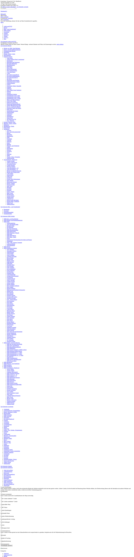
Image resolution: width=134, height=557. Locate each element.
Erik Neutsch (10, 387)
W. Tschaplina (10, 340)
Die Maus (9, 79)
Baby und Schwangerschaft (13, 132)
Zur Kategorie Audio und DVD (8, 41)
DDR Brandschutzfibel (12, 230)
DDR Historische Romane (13, 377)
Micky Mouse (7, 441)
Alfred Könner (10, 252)
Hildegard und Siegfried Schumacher (16, 290)
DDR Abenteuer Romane (13, 373)
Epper (8, 238)
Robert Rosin (10, 324)
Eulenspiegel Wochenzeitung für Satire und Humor (19, 239)
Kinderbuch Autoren (12, 94)
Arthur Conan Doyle (12, 162)
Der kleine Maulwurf (9, 419)
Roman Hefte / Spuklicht (13, 201)
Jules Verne (9, 186)
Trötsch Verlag (7, 462)
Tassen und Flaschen (9, 460)
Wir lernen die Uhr (11, 119)
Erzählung (9, 177)
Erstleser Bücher (11, 83)
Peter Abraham (10, 317)
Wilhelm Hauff (10, 404)
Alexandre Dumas (11, 164)
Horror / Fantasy (11, 183)
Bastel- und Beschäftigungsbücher (12, 49)
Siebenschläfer (10, 112)
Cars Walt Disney (11, 72)
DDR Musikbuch (8, 362)
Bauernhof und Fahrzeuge (13, 62)
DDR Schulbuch (8, 366)
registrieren (6, 19)
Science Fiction (10, 196)
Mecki (5, 440)
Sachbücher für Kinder (12, 111)
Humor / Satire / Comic (9, 54)
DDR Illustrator (11, 379)
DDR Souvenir (7, 416)
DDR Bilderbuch (11, 348)
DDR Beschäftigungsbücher (14, 347)
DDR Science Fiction (12, 383)
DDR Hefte (6, 221)
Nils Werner (10, 315)
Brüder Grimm (10, 260)
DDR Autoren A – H (12, 374)
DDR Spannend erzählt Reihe (14, 384)
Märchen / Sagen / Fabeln (10, 123)
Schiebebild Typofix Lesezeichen (12, 451)
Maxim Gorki (10, 398)
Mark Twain (10, 193)
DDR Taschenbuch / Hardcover (11, 367)
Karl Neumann (10, 301)
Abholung (6, 553)
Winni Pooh (10, 118)
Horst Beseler (10, 294)
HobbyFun (6, 428)
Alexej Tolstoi (10, 369)
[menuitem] (67, 12)
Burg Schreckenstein (12, 70)
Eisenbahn (9, 138)
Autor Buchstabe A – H (12, 168)
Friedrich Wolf (10, 273)
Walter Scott (10, 203)
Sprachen (9, 154)
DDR (8, 137)
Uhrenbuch (9, 113)
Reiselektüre (10, 148)
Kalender (6, 431)
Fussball (9, 87)
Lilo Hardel (9, 308)
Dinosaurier (6, 485)
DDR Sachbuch (8, 365)
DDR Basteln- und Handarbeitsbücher (13, 220)
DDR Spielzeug (8, 481)
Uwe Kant (9, 326)
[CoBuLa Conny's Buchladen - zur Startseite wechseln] (14, 6)
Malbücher (6, 125)
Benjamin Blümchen (12, 63)
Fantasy (9, 84)
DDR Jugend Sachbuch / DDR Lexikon (17, 349)
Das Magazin (10, 227)
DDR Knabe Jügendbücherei (14, 359)
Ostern (5, 444)
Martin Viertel (10, 312)
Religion (9, 150)
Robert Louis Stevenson (13, 200)
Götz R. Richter (11, 280)
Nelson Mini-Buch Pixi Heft (14, 105)
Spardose (6, 458)
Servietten (6, 455)
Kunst (8, 143)
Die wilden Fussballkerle (13, 74)
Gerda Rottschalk (11, 274)
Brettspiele (6, 478)
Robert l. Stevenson (11, 400)
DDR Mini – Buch (11, 237)
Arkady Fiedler (10, 370)
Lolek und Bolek (11, 244)
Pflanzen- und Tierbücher (13, 145)
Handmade (6, 426)
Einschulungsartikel (8, 212)
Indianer (9, 91)
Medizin (9, 144)
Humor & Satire (11, 184)
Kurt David (9, 306)
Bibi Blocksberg (11, 65)
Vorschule (6, 211)
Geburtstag (6, 421)
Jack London (10, 391)
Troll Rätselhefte (11, 245)
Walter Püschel (10, 330)
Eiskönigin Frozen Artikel (13, 81)
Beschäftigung (7, 475)
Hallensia (9, 141)
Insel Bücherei (7, 55)
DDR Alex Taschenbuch (13, 345)
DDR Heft (9, 234)
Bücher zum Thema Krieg (13, 172)
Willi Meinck (10, 335)
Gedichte (9, 140)
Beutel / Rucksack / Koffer (10, 412)
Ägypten (9, 130)
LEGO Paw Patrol (11, 101)
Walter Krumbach (11, 329)
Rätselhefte (6, 448)
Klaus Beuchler (10, 305)
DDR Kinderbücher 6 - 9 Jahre (14, 354)
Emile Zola (9, 176)
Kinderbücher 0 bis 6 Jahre (13, 95)
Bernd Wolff (10, 259)
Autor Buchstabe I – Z (12, 169)
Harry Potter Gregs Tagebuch (14, 90)
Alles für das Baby (8, 470)
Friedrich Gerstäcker (12, 388)
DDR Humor (7, 246)
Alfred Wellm (10, 253)
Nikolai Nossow (11, 313)
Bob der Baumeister (12, 69)
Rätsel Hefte (7, 127)
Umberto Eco (10, 198)
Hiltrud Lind (10, 291)
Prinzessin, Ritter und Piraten (14, 108)
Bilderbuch (9, 66)
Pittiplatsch (6, 445)
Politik (8, 147)
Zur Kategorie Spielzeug (7, 467)
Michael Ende (10, 194)
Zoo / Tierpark (10, 120)
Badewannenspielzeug (9, 474)
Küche (5, 433)
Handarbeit (6, 52)
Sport (8, 152)
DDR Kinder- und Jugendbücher (12, 342)
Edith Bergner (10, 262)
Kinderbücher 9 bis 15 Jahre (14, 98)
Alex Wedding (10, 249)
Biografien (9, 134)
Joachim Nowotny (11, 298)
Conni (8, 73)
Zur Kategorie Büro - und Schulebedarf (10, 207)
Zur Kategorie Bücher (6, 45)
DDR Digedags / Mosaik (13, 233)
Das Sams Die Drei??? (12, 77)
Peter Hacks (10, 320)
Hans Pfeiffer (10, 180)
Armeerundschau (11, 223)
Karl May (9, 189)
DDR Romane (10, 381)
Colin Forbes (10, 173)
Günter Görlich (10, 283)
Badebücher (10, 61)
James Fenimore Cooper (13, 393)
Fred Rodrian (10, 271)
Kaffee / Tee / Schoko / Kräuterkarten (13, 430)
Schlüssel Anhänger (8, 452)
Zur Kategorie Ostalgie (6, 466)
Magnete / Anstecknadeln (10, 435)
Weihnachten (7, 463)
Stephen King (10, 197)
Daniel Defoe (10, 175)
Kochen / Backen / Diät (9, 122)
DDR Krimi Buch (11, 380)
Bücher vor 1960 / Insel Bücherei (12, 48)
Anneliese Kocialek (11, 256)
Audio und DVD (8, 555)
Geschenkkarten (8, 424)
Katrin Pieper (10, 303)
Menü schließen (4, 16)
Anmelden (10, 18)
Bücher (5, 556)
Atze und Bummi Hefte (12, 224)
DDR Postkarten (8, 415)
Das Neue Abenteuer (12, 228)
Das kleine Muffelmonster (13, 76)
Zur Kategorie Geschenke (7, 406)
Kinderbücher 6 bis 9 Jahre (13, 97)
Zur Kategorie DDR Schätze (8, 216)
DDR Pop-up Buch (11, 361)
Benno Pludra (10, 258)
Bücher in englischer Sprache (14, 170)
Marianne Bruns (11, 310)
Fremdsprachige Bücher (9, 51)
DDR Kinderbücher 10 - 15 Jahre (15, 355)
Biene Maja (9, 68)
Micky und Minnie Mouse (13, 100)
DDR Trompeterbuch (12, 358)
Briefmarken (10, 136)
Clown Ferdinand (8, 480)
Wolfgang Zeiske (11, 341)
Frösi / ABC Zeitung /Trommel (14, 242)
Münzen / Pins (7, 442)
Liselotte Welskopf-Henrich (13, 395)
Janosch (9, 93)
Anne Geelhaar (10, 255)
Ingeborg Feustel (11, 295)
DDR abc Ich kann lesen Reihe (14, 344)
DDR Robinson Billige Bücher (14, 351)
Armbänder (6, 409)
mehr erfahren (60, 44)
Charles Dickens (11, 165)
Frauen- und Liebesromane (13, 179)
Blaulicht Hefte (10, 226)
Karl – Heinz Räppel (12, 299)
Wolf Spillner (10, 338)
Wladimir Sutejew (11, 337)
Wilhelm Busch (10, 204)
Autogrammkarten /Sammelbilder (12, 410)
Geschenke (6, 423)
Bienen (8, 133)
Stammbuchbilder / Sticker (10, 459)
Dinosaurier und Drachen (13, 80)
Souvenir (6, 456)
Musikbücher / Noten (9, 126)
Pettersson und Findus (12, 102)
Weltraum (9, 115)
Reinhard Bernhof (11, 323)
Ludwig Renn (10, 309)
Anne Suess (10, 58)
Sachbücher (6, 129)
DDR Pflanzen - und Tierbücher (11, 363)
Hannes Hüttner (11, 284)
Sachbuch (9, 151)
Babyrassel (6, 473)
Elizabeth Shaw (11, 265)
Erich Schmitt (10, 266)
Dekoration (6, 417)
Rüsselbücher (10, 356)
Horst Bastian (10, 292)
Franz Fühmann (11, 270)
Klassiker (9, 190)
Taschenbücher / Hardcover (10, 159)
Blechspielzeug (7, 477)
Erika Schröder (10, 267)
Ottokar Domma (11, 316)
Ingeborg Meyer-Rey (12, 297)
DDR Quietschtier (8, 482)
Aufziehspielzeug (8, 471)
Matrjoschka (7, 437)
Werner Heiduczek (11, 333)
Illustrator (9, 187)
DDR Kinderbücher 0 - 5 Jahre (14, 352)
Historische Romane (12, 182)
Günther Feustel (11, 281)
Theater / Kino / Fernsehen (13, 157)
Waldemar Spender (11, 327)
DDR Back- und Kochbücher (11, 219)
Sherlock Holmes (11, 166)
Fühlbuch (9, 88)
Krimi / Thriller (10, 191)
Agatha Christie (11, 161)
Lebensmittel (7, 434)
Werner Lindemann (11, 334)
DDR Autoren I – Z (12, 376)
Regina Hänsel (10, 322)
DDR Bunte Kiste (11, 231)
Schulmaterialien (8, 213)
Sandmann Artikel (8, 449)
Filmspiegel (9, 241)
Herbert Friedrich (11, 288)
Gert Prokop (10, 277)
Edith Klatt (9, 263)
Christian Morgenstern (12, 372)
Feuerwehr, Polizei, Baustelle (14, 86)
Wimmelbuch (10, 116)
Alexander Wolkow (11, 251)
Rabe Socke (10, 109)
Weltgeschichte (10, 158)
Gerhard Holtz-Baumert (12, 276)
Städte (8, 155)
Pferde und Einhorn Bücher (13, 104)
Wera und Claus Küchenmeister (14, 331)
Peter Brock (10, 319)
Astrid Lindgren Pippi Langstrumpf (15, 59)
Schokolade (6, 453)
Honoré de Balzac (11, 390)
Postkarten (6, 447)
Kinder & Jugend (8, 56)
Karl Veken (9, 302)
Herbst (5, 427)
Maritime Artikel (8, 438)
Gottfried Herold (11, 278)
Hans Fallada (10, 287)
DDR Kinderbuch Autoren (10, 248)
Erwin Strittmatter (11, 269)
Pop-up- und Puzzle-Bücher (13, 106)
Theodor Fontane (11, 401)
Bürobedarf (6, 209)
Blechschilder (7, 413)
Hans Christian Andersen (13, 285)
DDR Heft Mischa (11, 235)
